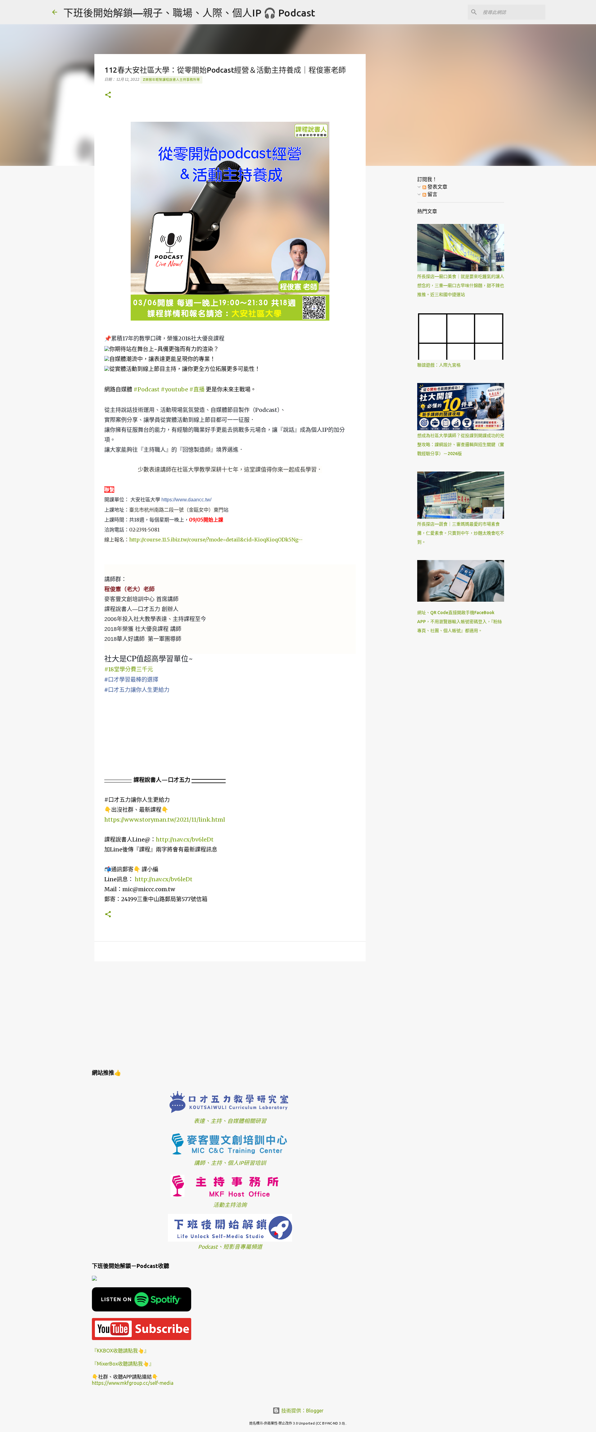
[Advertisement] (230, 1014)
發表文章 (436, 186)
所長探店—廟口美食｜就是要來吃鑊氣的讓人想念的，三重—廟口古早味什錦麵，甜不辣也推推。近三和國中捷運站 (460, 285)
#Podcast (146, 389)
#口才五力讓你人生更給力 (136, 689)
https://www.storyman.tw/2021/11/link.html (164, 819)
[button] (108, 95)
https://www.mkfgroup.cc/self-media (133, 1383)
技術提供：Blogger (301, 1410)
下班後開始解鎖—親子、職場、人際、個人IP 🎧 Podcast (189, 12)
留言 (431, 194)
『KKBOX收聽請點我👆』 (120, 1350)
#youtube (174, 389)
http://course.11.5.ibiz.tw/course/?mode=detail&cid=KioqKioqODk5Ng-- (216, 539)
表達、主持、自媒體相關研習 (230, 1121)
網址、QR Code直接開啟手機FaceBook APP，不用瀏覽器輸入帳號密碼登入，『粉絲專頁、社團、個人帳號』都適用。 (459, 621)
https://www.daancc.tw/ (186, 499)
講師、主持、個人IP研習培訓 (230, 1163)
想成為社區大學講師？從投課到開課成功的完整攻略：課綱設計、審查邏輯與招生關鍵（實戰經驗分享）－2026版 (460, 444)
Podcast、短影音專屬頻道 (230, 1247)
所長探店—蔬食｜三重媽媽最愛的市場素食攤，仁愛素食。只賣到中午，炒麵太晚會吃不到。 (460, 533)
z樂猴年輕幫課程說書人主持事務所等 (171, 79)
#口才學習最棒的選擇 (131, 679)
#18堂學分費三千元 (128, 669)
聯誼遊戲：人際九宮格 (439, 365)
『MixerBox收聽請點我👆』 (123, 1363)
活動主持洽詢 (230, 1205)
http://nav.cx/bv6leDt (185, 839)
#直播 (197, 389)
